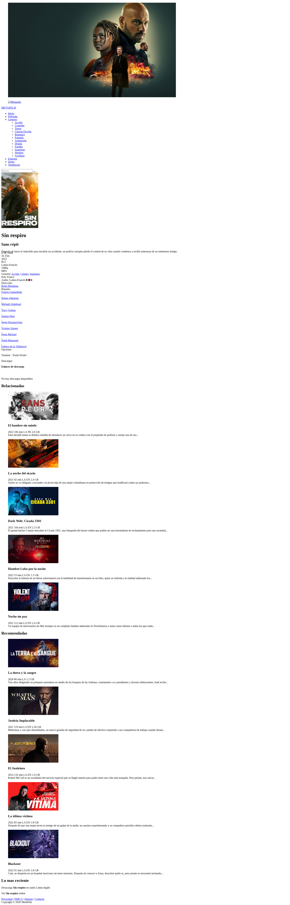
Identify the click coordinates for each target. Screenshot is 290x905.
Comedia (19, 125)
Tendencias (14, 164)
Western (19, 152)
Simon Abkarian (10, 298)
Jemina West (8, 316)
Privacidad (7, 899)
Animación (21, 140)
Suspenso (20, 149)
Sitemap (28, 899)
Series (11, 161)
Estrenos (12, 158)
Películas (12, 116)
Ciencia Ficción (23, 131)
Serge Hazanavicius (11, 322)
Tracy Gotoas (8, 310)
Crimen (24, 274)
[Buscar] (34, 171)
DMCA (18, 899)
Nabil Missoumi (9, 340)
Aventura (20, 155)
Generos (12, 119)
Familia (19, 146)
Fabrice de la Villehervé (14, 346)
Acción (18, 122)
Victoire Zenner (9, 328)
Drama (18, 143)
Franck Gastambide (11, 292)
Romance (20, 134)
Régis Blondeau (9, 286)
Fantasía (19, 137)
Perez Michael (8, 334)
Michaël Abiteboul (11, 304)
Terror (18, 128)
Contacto (39, 899)
